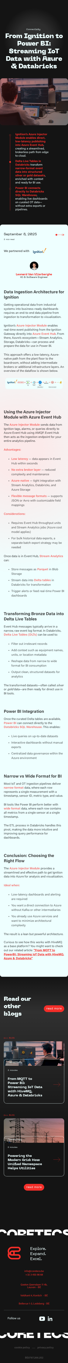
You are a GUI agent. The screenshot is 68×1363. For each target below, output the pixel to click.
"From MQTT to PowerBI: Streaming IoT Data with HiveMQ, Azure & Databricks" (34, 954)
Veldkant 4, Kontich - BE (34, 1296)
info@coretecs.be (34, 1271)
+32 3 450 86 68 (34, 1275)
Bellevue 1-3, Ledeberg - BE (34, 1304)
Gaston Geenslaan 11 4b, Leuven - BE (34, 1286)
